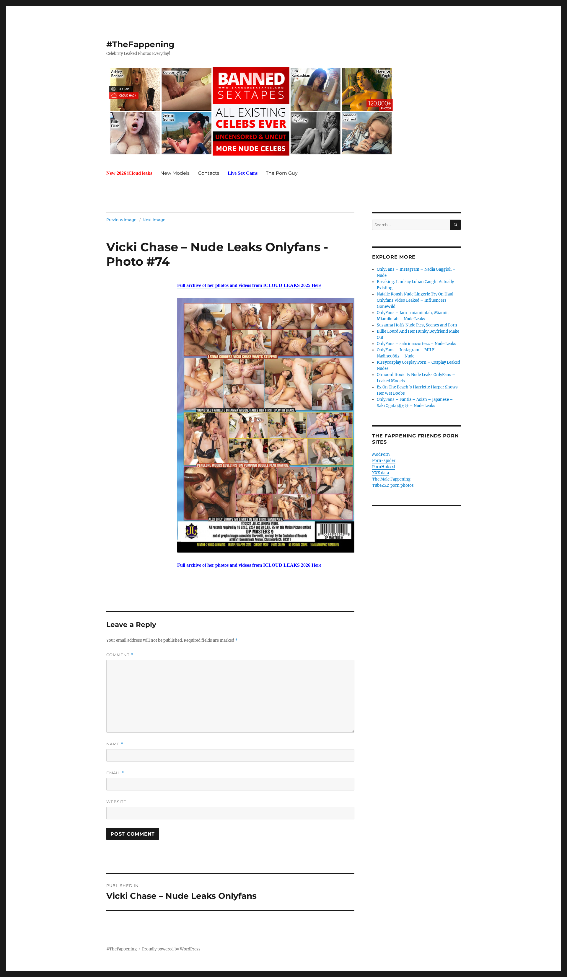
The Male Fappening (391, 479)
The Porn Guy (282, 173)
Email (115, 772)
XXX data (380, 473)
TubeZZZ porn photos (393, 485)
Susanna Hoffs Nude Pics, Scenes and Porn (417, 325)
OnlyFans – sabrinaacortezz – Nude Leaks (416, 343)
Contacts (208, 173)
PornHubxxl (383, 466)
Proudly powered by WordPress (171, 949)
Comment (119, 654)
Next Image (154, 219)
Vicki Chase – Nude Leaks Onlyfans (213, 247)
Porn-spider (383, 460)
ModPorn (381, 454)
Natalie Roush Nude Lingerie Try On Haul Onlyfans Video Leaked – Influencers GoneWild (415, 300)
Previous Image (121, 219)
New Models (175, 173)
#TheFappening (140, 44)
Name (114, 743)
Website (116, 801)
